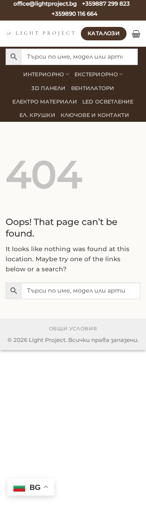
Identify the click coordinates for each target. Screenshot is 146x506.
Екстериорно (96, 74)
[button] (136, 33)
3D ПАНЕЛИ (48, 88)
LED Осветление (108, 102)
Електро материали (44, 102)
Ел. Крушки (37, 115)
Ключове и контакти (95, 115)
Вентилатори (93, 88)
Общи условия (73, 328)
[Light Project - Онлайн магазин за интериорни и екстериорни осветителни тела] (40, 33)
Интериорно (43, 74)
